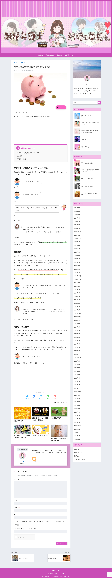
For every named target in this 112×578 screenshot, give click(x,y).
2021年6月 (77, 405)
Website (34, 461)
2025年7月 (77, 248)
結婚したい (41, 55)
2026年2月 (77, 225)
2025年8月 (77, 245)
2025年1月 (77, 269)
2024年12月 (77, 272)
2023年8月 (77, 327)
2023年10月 (77, 320)
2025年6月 (77, 252)
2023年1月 (77, 351)
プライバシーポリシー (60, 573)
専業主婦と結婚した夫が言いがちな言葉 (28, 153)
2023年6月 (77, 334)
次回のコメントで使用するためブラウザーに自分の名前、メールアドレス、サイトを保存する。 (40, 521)
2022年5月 (77, 374)
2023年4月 (77, 340)
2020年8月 (77, 439)
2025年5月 (77, 255)
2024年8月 (77, 286)
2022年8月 (77, 364)
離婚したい (59, 55)
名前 (16, 500)
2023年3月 (77, 344)
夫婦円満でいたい (69, 55)
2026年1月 (77, 228)
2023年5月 (77, 337)
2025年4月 (77, 259)
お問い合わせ (49, 573)
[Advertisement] (40, 130)
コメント (17, 480)
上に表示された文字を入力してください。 (26, 528)
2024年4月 (77, 300)
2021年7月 (77, 402)
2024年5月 (77, 296)
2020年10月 (77, 432)
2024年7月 (77, 289)
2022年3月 (77, 381)
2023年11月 (77, 317)
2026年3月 (77, 221)
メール (17, 507)
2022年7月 (77, 368)
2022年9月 (77, 361)
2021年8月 (77, 398)
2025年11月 (77, 235)
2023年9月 (77, 323)
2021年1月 (77, 422)
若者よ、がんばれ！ (22, 159)
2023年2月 (77, 347)
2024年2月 (77, 306)
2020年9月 (77, 436)
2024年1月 (77, 310)
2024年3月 (77, 303)
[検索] (99, 102)
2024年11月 (77, 276)
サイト (16, 514)
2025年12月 (77, 231)
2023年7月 (77, 330)
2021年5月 (77, 408)
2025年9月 (77, 242)
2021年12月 (77, 388)
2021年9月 (77, 395)
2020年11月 (77, 429)
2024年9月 (77, 283)
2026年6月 (77, 211)
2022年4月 (77, 378)
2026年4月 (77, 218)
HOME (57, 571)
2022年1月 (77, 385)
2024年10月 (77, 279)
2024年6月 (77, 293)
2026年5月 (77, 214)
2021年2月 (77, 419)
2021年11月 (77, 391)
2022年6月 (77, 371)
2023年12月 (77, 313)
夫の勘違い (20, 156)
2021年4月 (77, 412)
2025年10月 (77, 238)
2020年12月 (77, 426)
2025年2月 (77, 266)
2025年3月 (77, 262)
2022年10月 (77, 357)
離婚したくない (50, 55)
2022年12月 (77, 354)
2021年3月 (77, 415)
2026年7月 (77, 208)
